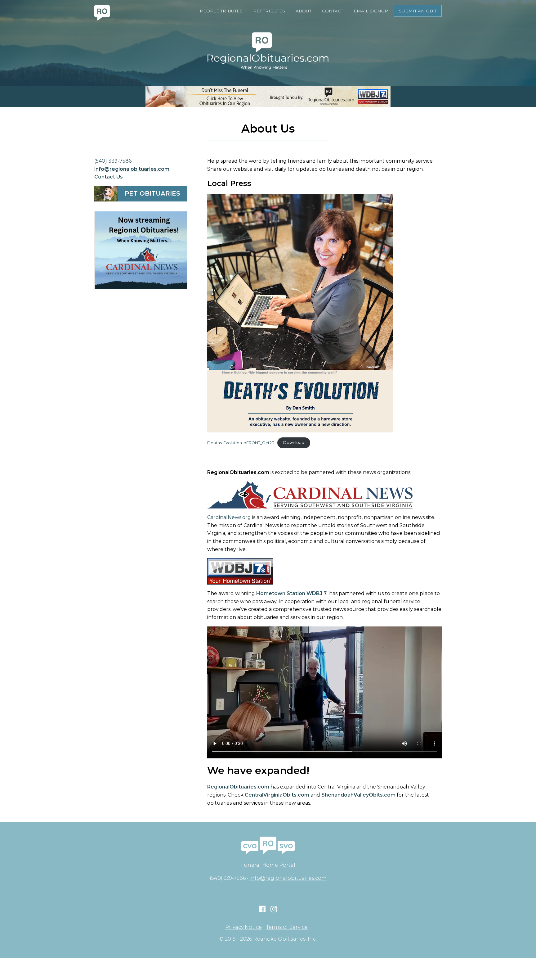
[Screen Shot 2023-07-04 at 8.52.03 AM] (140, 250)
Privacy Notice (243, 927)
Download (293, 442)
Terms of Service (287, 927)
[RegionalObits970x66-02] (268, 96)
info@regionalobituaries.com (131, 169)
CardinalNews (224, 517)
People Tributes (221, 11)
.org (246, 517)
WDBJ (313, 593)
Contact (332, 11)
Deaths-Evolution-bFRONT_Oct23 (240, 442)
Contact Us (108, 177)
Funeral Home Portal (268, 865)
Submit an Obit (418, 11)
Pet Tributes (269, 11)
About (303, 11)
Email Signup (371, 11)
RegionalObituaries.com (238, 787)
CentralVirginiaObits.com (277, 795)
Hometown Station (280, 593)
